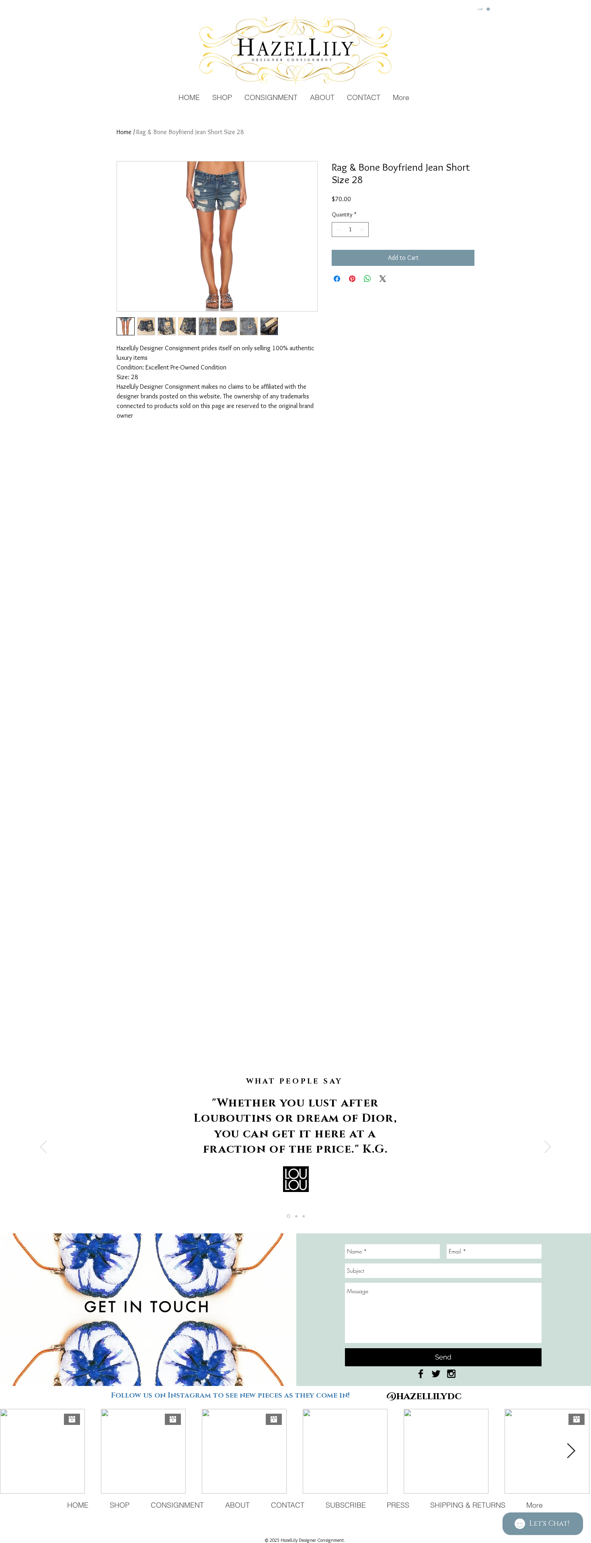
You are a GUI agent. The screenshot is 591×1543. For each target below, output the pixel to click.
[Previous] (43, 1147)
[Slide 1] (288, 1216)
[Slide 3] (303, 1216)
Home (124, 132)
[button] (484, 9)
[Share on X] (383, 279)
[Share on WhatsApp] (367, 279)
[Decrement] (338, 229)
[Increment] (362, 229)
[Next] (547, 1147)
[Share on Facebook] (337, 279)
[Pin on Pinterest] (352, 279)
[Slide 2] (296, 1216)
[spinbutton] (350, 229)
